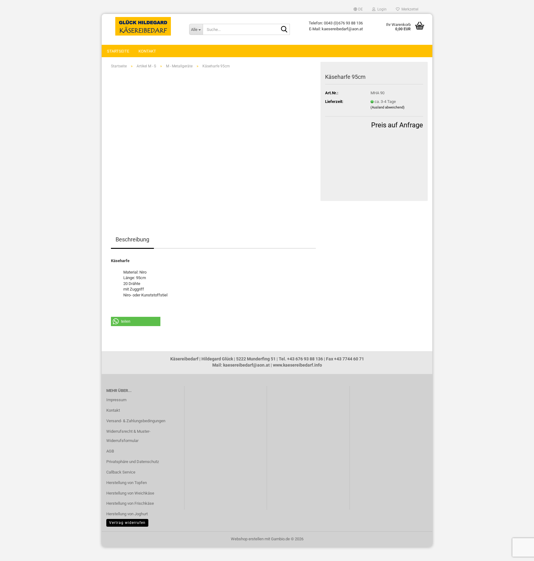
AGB (110, 451)
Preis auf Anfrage (397, 125)
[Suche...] (284, 29)
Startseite (118, 51)
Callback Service (120, 472)
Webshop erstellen (247, 539)
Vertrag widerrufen (127, 523)
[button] (358, 9)
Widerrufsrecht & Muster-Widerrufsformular (128, 436)
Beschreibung (132, 239)
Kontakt (147, 51)
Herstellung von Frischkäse (130, 503)
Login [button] (381, 9)
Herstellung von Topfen (126, 482)
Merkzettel (409, 9)
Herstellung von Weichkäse (130, 493)
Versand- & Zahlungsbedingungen (135, 421)
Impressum (116, 399)
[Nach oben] (17, 551)
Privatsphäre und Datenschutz (132, 461)
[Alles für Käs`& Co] (143, 26)
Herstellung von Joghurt (127, 514)
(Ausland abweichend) (388, 107)
